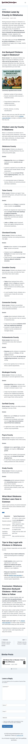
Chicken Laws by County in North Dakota (6, 642)
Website (5, 717)
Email (4, 711)
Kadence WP (19, 735)
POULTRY (4, 9)
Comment (6, 686)
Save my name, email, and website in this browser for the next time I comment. (13, 722)
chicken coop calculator (15, 575)
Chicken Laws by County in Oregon (21, 642)
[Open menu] (25, 3)
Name (5, 705)
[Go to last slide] (4, 662)
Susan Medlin (6, 18)
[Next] (24, 662)
